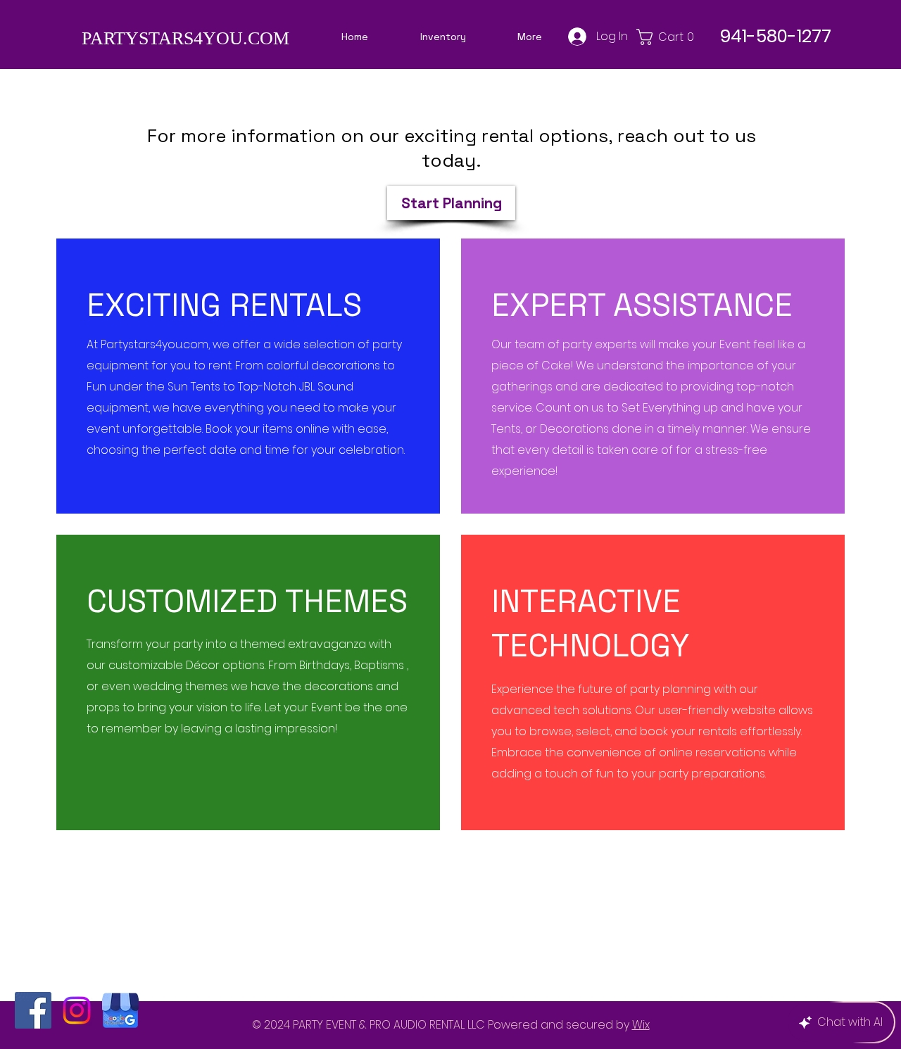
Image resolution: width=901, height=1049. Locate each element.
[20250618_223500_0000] (120, 1010)
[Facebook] (33, 1010)
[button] (668, 37)
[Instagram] (76, 1010)
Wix (641, 1025)
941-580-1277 (775, 36)
